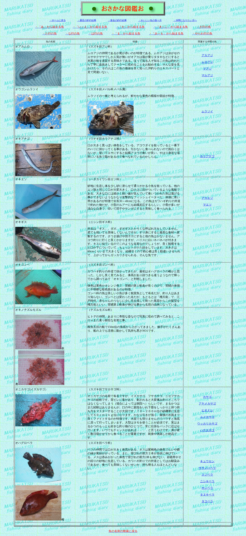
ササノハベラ (207, 467)
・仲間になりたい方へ (185, 20)
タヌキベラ (207, 494)
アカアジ (207, 55)
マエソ (207, 204)
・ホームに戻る (57, 20)
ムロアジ (207, 61)
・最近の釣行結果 (86, 20)
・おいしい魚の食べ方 (150, 20)
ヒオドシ (207, 410)
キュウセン (207, 461)
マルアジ (207, 75)
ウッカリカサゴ (207, 423)
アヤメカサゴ (207, 403)
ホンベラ (207, 487)
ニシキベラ (207, 481)
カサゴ (207, 396)
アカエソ (207, 197)
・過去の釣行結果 (117, 20)
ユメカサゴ (207, 416)
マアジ (207, 68)
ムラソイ (207, 111)
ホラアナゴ (207, 156)
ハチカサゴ (207, 430)
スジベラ (207, 474)
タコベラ (207, 501)
